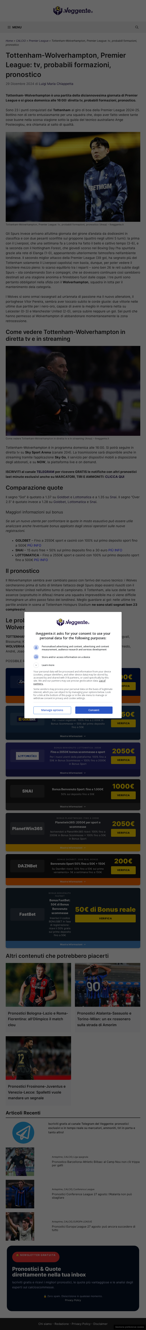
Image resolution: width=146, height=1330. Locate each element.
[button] (73, 665)
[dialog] (73, 665)
